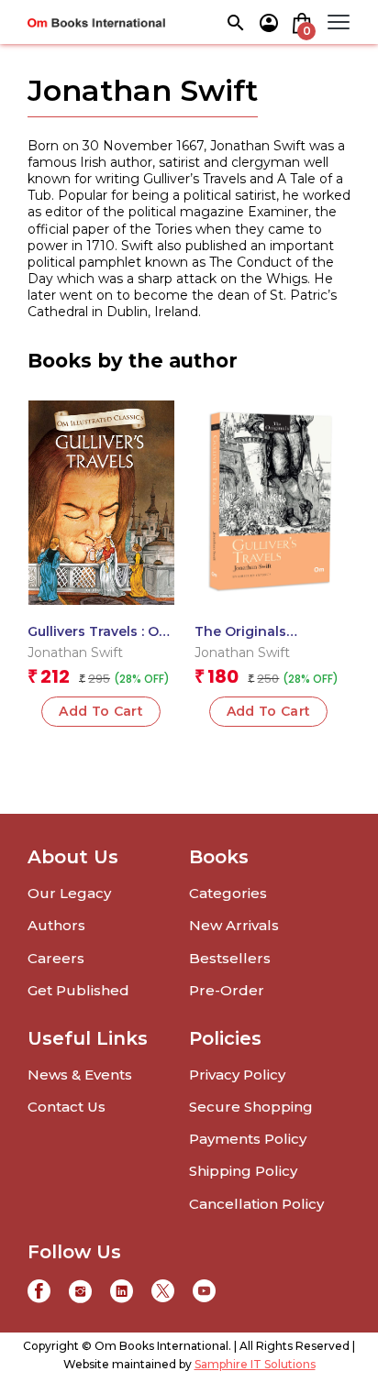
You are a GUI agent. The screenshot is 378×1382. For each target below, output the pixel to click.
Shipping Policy (243, 1170)
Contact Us (67, 1106)
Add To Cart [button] (101, 711)
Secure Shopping (251, 1106)
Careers (56, 958)
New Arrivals (234, 925)
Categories (228, 893)
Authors (56, 925)
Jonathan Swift (75, 652)
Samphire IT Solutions (255, 1364)
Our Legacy (69, 893)
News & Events (80, 1074)
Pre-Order (226, 990)
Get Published (78, 990)
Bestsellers (230, 958)
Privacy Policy (237, 1074)
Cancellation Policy (256, 1203)
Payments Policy (247, 1138)
